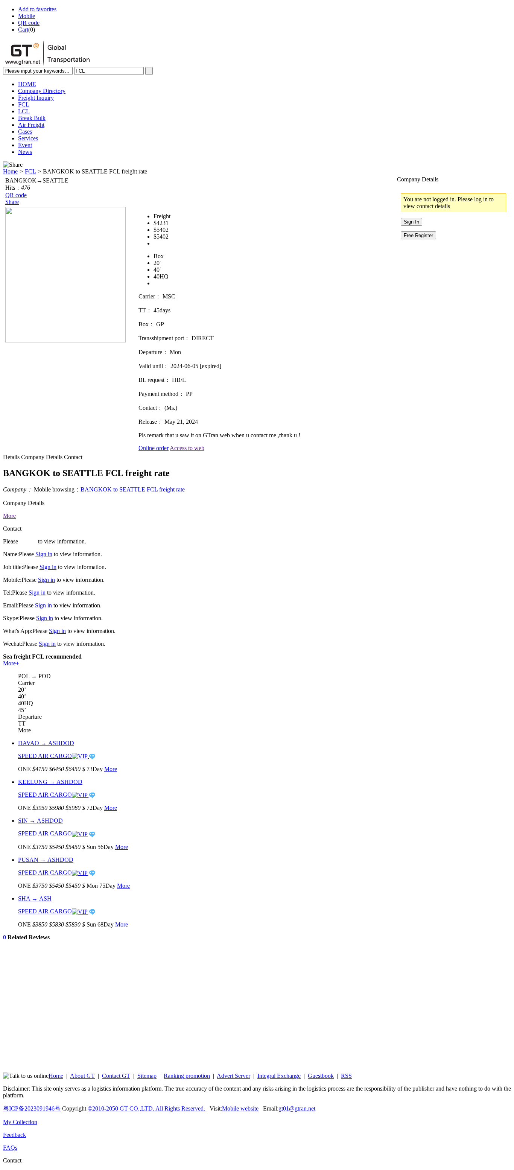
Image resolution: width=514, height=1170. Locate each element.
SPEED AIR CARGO (45, 756)
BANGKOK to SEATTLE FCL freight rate (133, 489)
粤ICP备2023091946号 (32, 1108)
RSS (346, 1076)
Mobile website (240, 1108)
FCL (30, 171)
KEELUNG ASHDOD (50, 782)
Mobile (26, 16)
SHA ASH (35, 898)
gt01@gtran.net (296, 1108)
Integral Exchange (279, 1076)
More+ (11, 663)
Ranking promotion (187, 1076)
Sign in (28, 541)
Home (10, 171)
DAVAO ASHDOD (46, 743)
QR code (29, 23)
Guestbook (321, 1076)
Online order (153, 448)
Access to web (187, 448)
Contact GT (116, 1076)
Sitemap (147, 1076)
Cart (23, 29)
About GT (82, 1076)
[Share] (13, 164)
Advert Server (233, 1076)
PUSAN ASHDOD (45, 860)
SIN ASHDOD (40, 820)
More (9, 516)
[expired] (210, 366)
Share (12, 202)
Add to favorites (37, 9)
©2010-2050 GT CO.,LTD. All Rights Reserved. (146, 1108)
